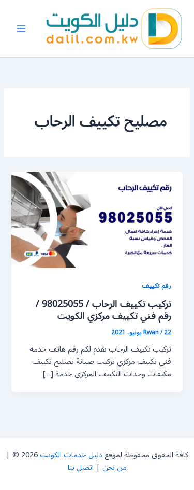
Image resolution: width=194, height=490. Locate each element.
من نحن (114, 467)
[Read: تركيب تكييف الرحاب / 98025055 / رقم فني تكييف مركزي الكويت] (96, 220)
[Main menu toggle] (21, 28)
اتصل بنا (81, 467)
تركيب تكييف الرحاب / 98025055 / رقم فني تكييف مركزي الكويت (103, 310)
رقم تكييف (156, 285)
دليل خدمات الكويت (71, 455)
